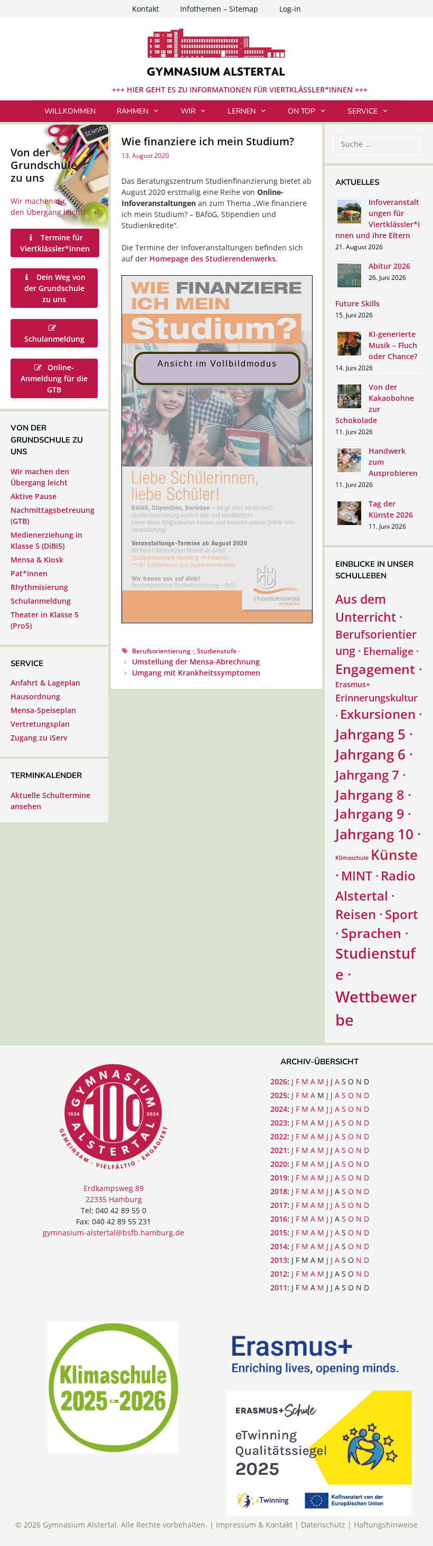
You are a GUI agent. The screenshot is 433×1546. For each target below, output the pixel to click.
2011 (278, 1287)
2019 (278, 1178)
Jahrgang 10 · (378, 834)
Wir (188, 111)
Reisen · (359, 914)
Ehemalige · (391, 651)
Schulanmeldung (41, 601)
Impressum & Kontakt (254, 1525)
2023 (278, 1123)
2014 (278, 1246)
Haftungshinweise (386, 1525)
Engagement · (378, 669)
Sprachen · (375, 933)
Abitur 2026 (389, 266)
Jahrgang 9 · (373, 813)
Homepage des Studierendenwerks (212, 259)
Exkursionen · (381, 714)
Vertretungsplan (40, 724)
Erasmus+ (352, 684)
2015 (278, 1233)
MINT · (360, 875)
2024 (278, 1109)
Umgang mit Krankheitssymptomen (196, 673)
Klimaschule (352, 857)
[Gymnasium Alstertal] (216, 54)
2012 (278, 1274)
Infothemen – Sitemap (219, 9)
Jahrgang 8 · (373, 794)
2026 (278, 1081)
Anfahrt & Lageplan (45, 683)
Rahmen (132, 111)
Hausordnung (35, 696)
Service (362, 111)
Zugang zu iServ (39, 738)
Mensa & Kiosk (37, 560)
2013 (278, 1260)
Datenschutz (323, 1525)
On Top (301, 111)
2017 (278, 1205)
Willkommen (70, 111)
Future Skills (357, 303)
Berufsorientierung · (163, 650)
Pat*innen (29, 573)
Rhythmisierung (39, 587)
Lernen (242, 111)
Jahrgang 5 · (374, 734)
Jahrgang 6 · (374, 754)
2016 (278, 1219)
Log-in (290, 9)
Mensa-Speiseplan (43, 710)
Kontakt (145, 9)
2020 (278, 1164)
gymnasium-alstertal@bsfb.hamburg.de (113, 1233)
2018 (278, 1191)
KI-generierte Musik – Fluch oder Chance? (393, 345)
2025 (278, 1095)
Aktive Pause (34, 496)
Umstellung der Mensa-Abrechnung (196, 662)
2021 (278, 1150)
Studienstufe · (218, 650)
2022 (278, 1136)
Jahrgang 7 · (370, 774)
